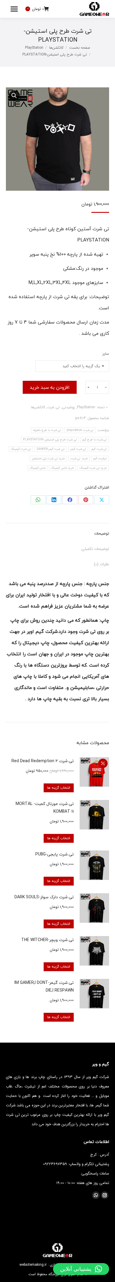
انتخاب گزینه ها (58, 788)
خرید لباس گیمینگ (62, 468)
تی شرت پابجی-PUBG (54, 854)
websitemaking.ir (33, 1265)
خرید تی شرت (79, 458)
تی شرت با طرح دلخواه (47, 430)
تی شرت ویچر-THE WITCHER (47, 939)
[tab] (57, 530)
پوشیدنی (68, 407)
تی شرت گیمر (78, 449)
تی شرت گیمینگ (21, 449)
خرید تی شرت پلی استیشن (48, 458)
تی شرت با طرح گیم (95, 439)
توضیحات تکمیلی (95, 549)
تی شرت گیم (99, 449)
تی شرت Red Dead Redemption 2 (43, 761)
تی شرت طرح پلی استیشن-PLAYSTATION (50, 439)
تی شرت (53, 407)
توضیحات (101, 533)
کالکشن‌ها (38, 407)
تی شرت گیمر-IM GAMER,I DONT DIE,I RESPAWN (44, 986)
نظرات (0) (101, 564)
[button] (81, 1269)
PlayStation (86, 407)
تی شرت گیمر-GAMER (51, 449)
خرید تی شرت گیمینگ (93, 468)
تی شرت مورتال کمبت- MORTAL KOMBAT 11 (45, 807)
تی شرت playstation (80, 430)
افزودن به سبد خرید (50, 387)
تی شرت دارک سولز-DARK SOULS (44, 897)
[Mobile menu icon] (14, 9)
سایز (105, 354)
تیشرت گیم (100, 458)
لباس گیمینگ (37, 468)
